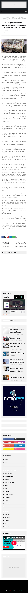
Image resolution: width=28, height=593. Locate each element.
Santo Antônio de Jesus (13, 17)
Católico (7, 468)
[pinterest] (8, 442)
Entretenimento (9, 476)
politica (7, 526)
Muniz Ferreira (9, 494)
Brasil (6, 462)
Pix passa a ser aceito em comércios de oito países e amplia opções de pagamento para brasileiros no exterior (16, 369)
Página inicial (4, 17)
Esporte (7, 479)
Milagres (7, 491)
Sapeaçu (7, 506)
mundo (7, 520)
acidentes (7, 514)
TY (13, 590)
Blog (22, 590)
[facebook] (8, 439)
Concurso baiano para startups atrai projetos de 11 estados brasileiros (17, 377)
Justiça (7, 485)
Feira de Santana (9, 482)
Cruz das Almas (9, 473)
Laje (6, 488)
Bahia (6, 459)
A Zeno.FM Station (7, 314)
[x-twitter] (19, 439)
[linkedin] (19, 445)
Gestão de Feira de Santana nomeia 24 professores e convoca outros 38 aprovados (16, 361)
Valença (7, 512)
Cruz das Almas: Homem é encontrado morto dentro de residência (16, 354)
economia (7, 517)
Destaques (7, 233)
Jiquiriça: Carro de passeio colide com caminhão (15, 337)
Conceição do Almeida (11, 471)
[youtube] (8, 445)
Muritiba (7, 497)
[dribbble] (19, 449)
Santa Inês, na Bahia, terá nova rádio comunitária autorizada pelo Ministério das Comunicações (17, 345)
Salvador (7, 503)
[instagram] (19, 442)
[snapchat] (8, 449)
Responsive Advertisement (14, 5)
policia (6, 523)
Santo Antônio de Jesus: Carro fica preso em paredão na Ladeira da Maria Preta (17, 331)
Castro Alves (8, 465)
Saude (6, 509)
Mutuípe (7, 500)
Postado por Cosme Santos (8, 32)
